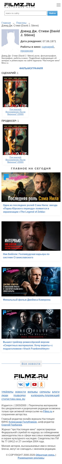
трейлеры (7, 392)
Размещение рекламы (31, 458)
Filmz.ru (47, 411)
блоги (55, 392)
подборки (20, 395)
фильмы (33, 392)
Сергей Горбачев (12, 425)
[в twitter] (27, 384)
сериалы (45, 392)
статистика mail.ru (13, 399)
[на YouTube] (34, 384)
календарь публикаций (45, 395)
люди (5, 395)
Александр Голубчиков (23, 422)
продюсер (26, 50)
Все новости (31, 363)
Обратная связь (45, 455)
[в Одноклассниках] (41, 384)
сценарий (48, 46)
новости (20, 392)
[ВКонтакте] (20, 384)
